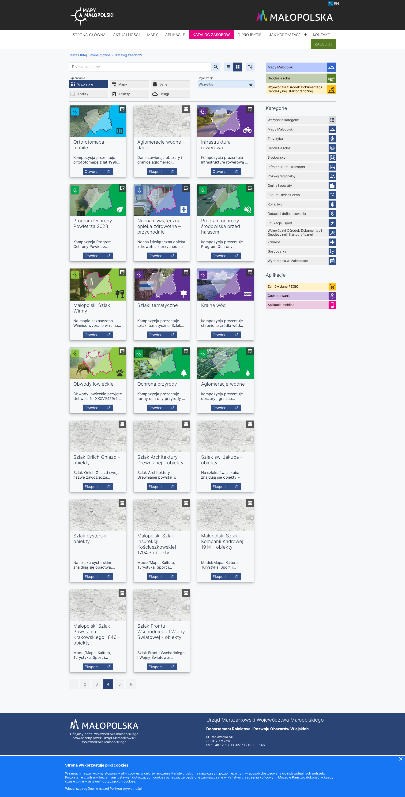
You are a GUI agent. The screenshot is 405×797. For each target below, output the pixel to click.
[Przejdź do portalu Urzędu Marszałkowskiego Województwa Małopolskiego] (294, 16)
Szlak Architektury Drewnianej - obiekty (160, 460)
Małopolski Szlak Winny (91, 308)
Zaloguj (323, 44)
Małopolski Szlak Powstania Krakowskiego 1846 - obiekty (96, 634)
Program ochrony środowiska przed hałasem (220, 226)
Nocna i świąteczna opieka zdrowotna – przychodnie (159, 226)
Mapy (152, 34)
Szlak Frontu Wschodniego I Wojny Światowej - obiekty (161, 631)
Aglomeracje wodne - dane (161, 144)
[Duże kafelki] (237, 67)
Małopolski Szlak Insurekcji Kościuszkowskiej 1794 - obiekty (156, 544)
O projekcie (249, 34)
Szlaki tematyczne (157, 305)
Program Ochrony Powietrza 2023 (92, 223)
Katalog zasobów (211, 34)
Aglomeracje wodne (223, 384)
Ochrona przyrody (157, 384)
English (336, 3)
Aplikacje (175, 34)
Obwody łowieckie (93, 384)
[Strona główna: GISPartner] (92, 16)
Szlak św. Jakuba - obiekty (221, 460)
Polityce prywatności (126, 788)
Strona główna (89, 34)
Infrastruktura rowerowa (216, 144)
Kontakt (321, 34)
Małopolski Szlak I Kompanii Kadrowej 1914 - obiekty (222, 541)
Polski (331, 3)
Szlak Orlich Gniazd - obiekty (96, 460)
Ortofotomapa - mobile (90, 144)
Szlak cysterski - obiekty (91, 538)
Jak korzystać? (285, 34)
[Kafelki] (228, 67)
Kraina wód (213, 305)
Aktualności (126, 34)
